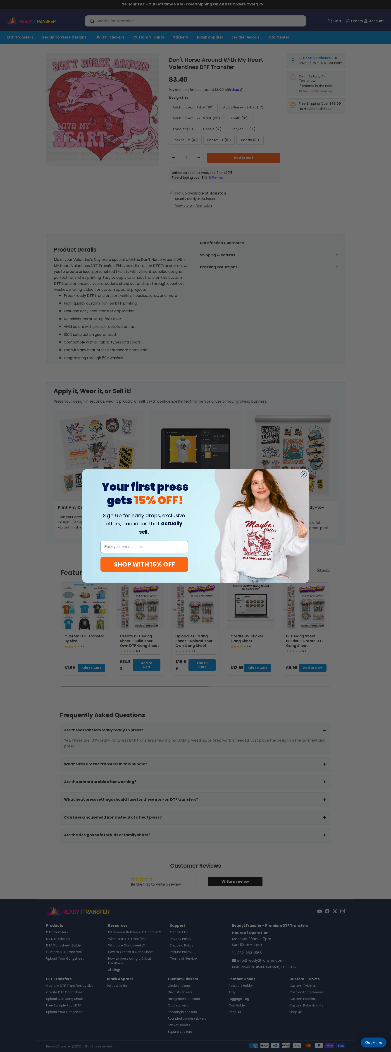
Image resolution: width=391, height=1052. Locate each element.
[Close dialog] (304, 474)
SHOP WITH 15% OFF (144, 564)
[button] (373, 1042)
